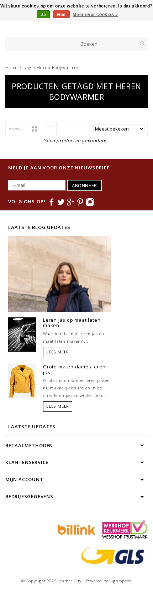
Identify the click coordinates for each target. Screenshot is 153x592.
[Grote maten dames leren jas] (22, 380)
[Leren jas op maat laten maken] (22, 334)
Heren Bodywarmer (58, 68)
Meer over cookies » (95, 14)
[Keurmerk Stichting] (123, 529)
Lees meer (57, 351)
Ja (43, 14)
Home (11, 68)
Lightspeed (120, 580)
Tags (27, 68)
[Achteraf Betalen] (75, 529)
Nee (61, 14)
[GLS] (111, 554)
